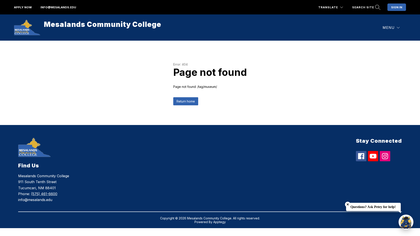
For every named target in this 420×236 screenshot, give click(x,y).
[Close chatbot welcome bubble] (347, 204)
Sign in (396, 7)
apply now (23, 7)
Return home (186, 101)
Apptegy (219, 222)
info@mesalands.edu (58, 7)
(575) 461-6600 (44, 194)
